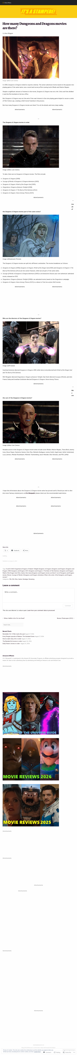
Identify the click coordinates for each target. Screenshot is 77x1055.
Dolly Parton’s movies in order (11, 643)
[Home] (38, 11)
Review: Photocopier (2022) (65, 618)
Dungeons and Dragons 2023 (19, 571)
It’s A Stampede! (30, 493)
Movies (9, 575)
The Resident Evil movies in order (12, 641)
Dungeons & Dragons (45, 569)
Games (23, 573)
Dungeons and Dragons (58, 569)
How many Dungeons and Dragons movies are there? (41, 573)
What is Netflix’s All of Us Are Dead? (14, 618)
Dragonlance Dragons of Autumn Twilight (26, 569)
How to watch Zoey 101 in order (12, 639)
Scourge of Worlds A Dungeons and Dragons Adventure (28, 575)
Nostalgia (25, 579)
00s (13, 579)
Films (19, 573)
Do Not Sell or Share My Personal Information (44, 1047)
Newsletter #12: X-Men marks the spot (14, 634)
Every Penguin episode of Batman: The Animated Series (19, 636)
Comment (68, 605)
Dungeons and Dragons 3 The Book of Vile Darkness (44, 571)
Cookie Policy (37, 1051)
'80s (10, 579)
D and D (8, 569)
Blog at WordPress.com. (27, 1047)
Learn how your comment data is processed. (41, 610)
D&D (12, 569)
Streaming (31, 579)
